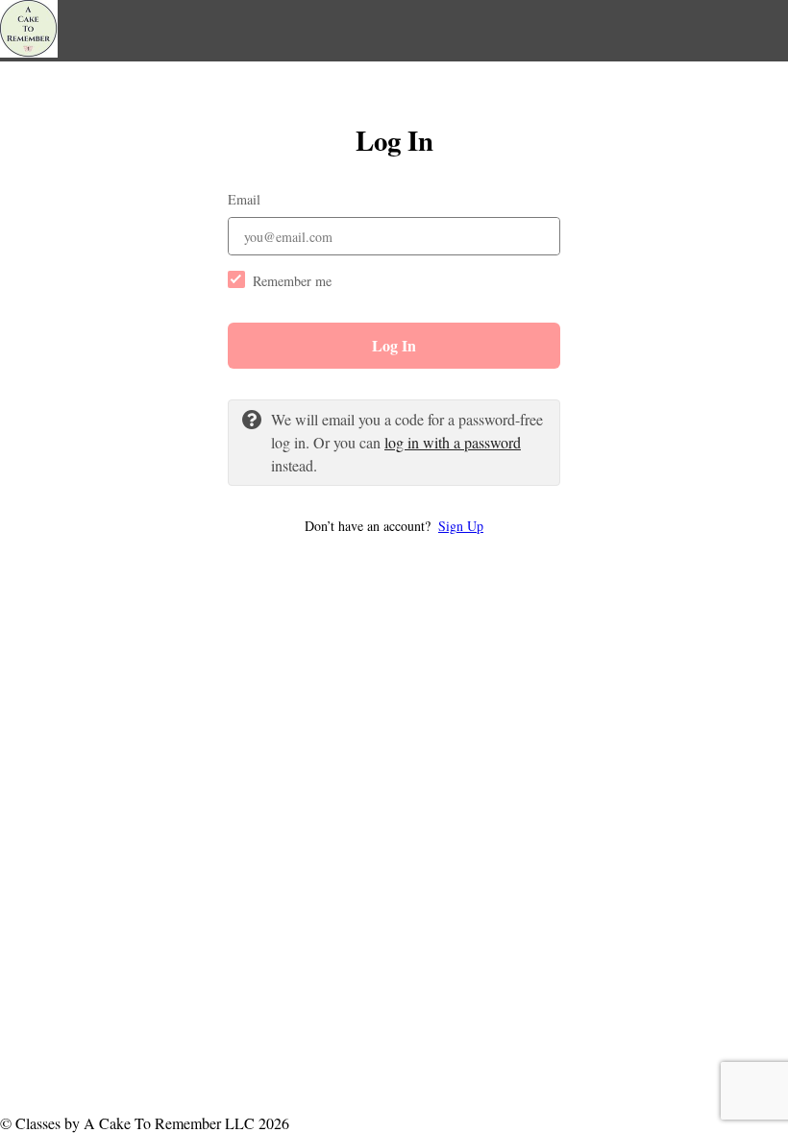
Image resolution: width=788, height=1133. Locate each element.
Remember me (292, 281)
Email (244, 199)
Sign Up (460, 526)
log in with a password (452, 442)
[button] (394, 526)
